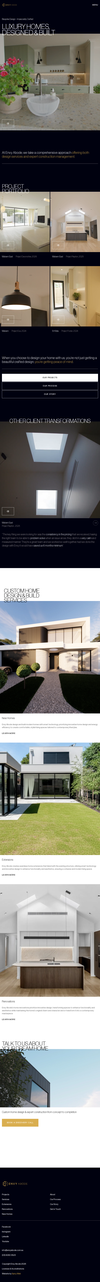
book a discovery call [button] (20, 1123)
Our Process (55, 1199)
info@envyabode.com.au (12, 1250)
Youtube (5, 1241)
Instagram (6, 1232)
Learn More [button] (8, 733)
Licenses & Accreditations (13, 1269)
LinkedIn (5, 1237)
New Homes (7, 1214)
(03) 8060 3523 (9, 1255)
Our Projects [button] (50, 378)
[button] (95, 5)
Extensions (6, 1204)
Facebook (6, 1227)
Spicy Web (16, 1274)
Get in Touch (55, 1209)
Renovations (7, 1209)
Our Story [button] (50, 394)
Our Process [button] (50, 386)
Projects (5, 1195)
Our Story (54, 1204)
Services (5, 1199)
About (52, 1195)
